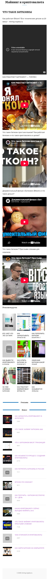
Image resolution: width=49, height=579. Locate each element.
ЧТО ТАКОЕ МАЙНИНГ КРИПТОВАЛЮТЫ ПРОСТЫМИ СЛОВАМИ (29, 523)
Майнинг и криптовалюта (24, 2)
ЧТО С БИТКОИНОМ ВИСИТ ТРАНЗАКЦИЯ (30, 442)
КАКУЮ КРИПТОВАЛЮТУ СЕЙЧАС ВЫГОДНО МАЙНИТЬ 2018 (27, 509)
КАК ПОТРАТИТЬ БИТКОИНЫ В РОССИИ (29, 469)
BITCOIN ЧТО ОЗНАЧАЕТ (24, 482)
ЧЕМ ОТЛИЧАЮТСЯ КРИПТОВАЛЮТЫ (28, 535)
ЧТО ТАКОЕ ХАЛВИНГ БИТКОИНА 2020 (29, 429)
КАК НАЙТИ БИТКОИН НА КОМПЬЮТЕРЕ (29, 548)
